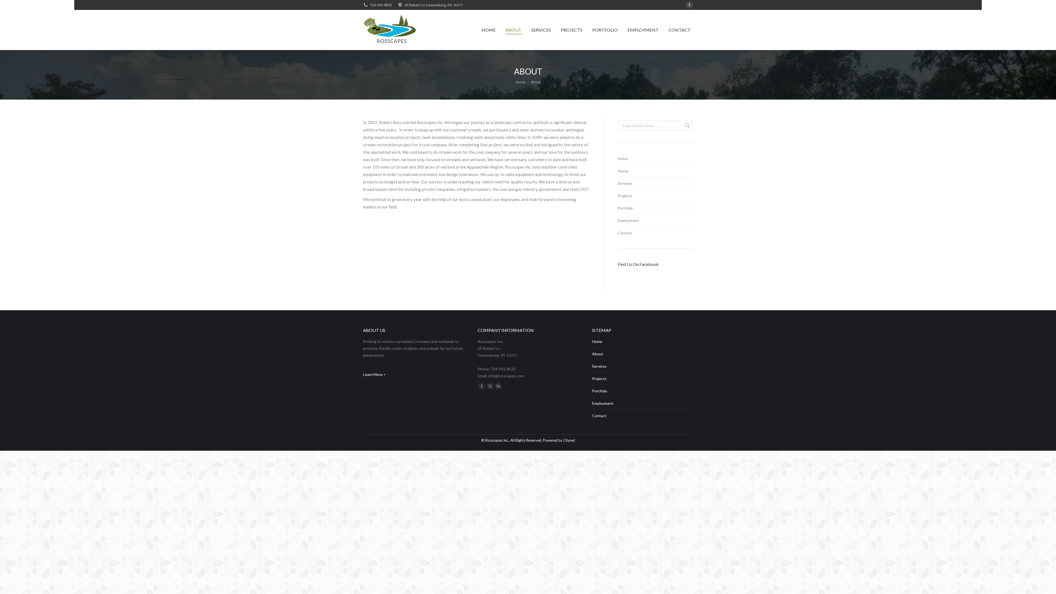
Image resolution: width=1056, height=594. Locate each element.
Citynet (569, 440)
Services (625, 183)
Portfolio (625, 208)
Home (623, 158)
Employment (628, 220)
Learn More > (374, 374)
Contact (625, 232)
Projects (625, 195)
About (623, 171)
